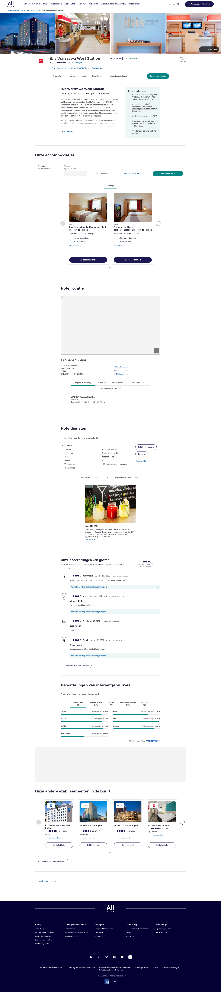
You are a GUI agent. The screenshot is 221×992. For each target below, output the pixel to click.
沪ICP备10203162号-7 (118, 976)
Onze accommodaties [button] (54, 155)
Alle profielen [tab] (78, 703)
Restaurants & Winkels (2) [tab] (110, 388)
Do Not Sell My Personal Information (112, 970)
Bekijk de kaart (98, 68)
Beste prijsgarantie (182, 59)
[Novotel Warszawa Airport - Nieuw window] (127, 811)
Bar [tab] (96, 477)
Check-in (44, 167)
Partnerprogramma (42, 944)
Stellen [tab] (111, 703)
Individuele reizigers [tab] (128, 703)
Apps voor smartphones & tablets (137, 929)
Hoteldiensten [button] (73, 428)
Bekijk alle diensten (146, 447)
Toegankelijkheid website (104, 929)
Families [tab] (144, 703)
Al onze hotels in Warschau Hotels (51, 861)
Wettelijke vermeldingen (170, 968)
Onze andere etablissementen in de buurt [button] (72, 791)
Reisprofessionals (71, 936)
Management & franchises (44, 932)
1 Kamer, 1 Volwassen (100, 174)
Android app (130, 936)
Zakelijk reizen (70, 929)
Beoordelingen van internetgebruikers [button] (95, 685)
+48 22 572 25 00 (121, 367)
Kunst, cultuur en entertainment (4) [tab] (112, 383)
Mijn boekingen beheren (164, 929)
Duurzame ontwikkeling (43, 940)
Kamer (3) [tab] (110, 186)
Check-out (70, 167)
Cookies (155, 968)
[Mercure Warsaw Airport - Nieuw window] (93, 811)
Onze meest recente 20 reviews (76, 665)
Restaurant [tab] (85, 477)
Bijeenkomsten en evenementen (76, 932)
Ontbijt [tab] (106, 477)
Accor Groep (39, 929)
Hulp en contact (161, 932)
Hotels (9, 10)
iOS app (128, 932)
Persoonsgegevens (141, 968)
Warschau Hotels (34, 10)
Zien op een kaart (55, 838)
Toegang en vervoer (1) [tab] (83, 383)
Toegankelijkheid (141, 461)
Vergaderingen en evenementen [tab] (127, 477)
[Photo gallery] (110, 33)
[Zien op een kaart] (110, 325)
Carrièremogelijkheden (43, 936)
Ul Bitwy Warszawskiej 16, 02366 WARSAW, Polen (70, 68)
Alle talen (98, 936)
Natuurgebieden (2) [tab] (139, 383)
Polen (24, 10)
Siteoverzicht (100, 932)
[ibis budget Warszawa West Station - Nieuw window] (59, 811)
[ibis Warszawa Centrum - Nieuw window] (162, 811)
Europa (17, 10)
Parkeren (141, 454)
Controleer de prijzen (158, 76)
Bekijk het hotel (59, 845)
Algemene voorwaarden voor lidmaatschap (114, 968)
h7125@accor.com (121, 374)
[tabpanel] (110, 230)
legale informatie (46, 881)
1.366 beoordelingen (74, 63)
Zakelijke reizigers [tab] (96, 703)
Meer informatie (90, 540)
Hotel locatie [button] (72, 288)
